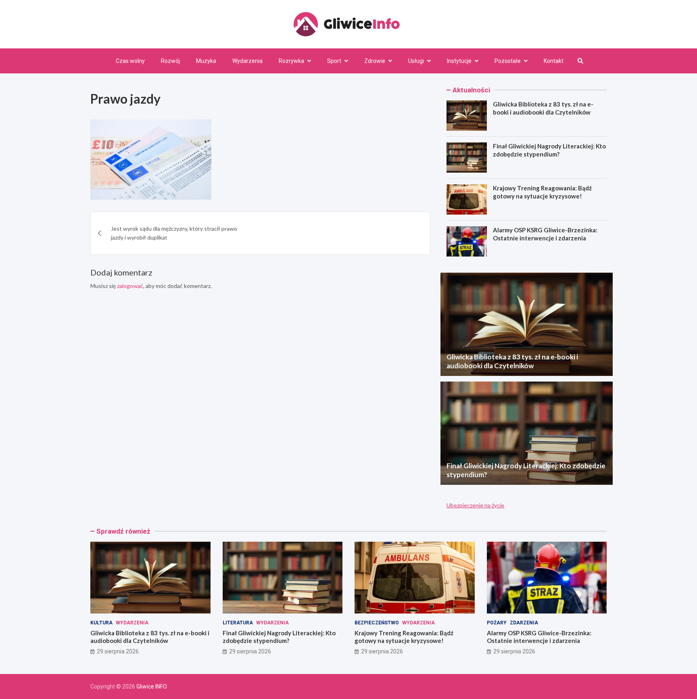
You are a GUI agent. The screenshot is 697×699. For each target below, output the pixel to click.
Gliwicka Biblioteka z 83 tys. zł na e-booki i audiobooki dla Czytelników (543, 108)
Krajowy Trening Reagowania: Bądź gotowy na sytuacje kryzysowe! (542, 192)
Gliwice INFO (151, 686)
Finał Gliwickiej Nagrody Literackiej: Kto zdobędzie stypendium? (549, 150)
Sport (334, 61)
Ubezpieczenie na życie (475, 505)
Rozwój (170, 61)
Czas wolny (130, 61)
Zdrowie (374, 61)
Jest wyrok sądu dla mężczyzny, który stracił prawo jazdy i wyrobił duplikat (174, 233)
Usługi (416, 61)
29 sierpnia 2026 (118, 651)
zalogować (130, 285)
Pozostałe (508, 61)
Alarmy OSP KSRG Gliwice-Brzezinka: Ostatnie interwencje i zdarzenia (545, 234)
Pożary (497, 623)
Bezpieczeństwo (377, 623)
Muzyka (206, 61)
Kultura (101, 623)
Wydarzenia (247, 61)
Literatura (238, 623)
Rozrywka (291, 61)
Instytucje (459, 61)
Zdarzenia (524, 623)
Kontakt (553, 61)
